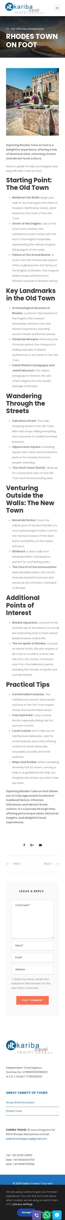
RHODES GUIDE (36, 29)
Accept (26, 1212)
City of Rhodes (19, 29)
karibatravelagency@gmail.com (26, 1138)
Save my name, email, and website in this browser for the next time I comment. (30, 983)
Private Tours (14, 1111)
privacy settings (22, 1204)
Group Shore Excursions (20, 1102)
